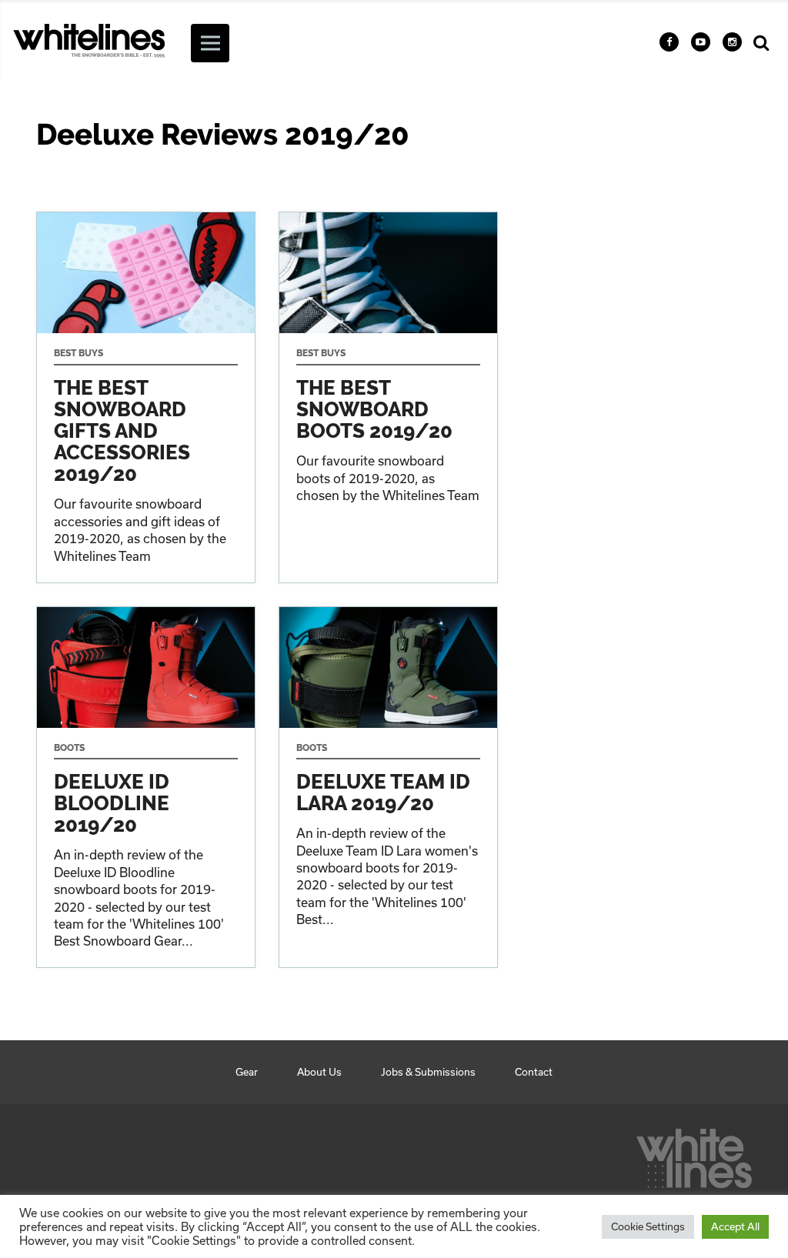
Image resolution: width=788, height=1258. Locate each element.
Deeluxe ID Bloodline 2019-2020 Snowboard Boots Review (146, 787)
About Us (319, 1072)
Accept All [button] (735, 1226)
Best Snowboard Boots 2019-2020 (388, 397)
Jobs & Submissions (428, 1072)
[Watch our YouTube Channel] (700, 42)
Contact (534, 1072)
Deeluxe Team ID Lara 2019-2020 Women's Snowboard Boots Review (388, 787)
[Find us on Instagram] (732, 42)
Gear (246, 1072)
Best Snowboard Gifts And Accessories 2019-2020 (146, 397)
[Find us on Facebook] (669, 42)
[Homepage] (694, 1154)
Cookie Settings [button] (648, 1226)
